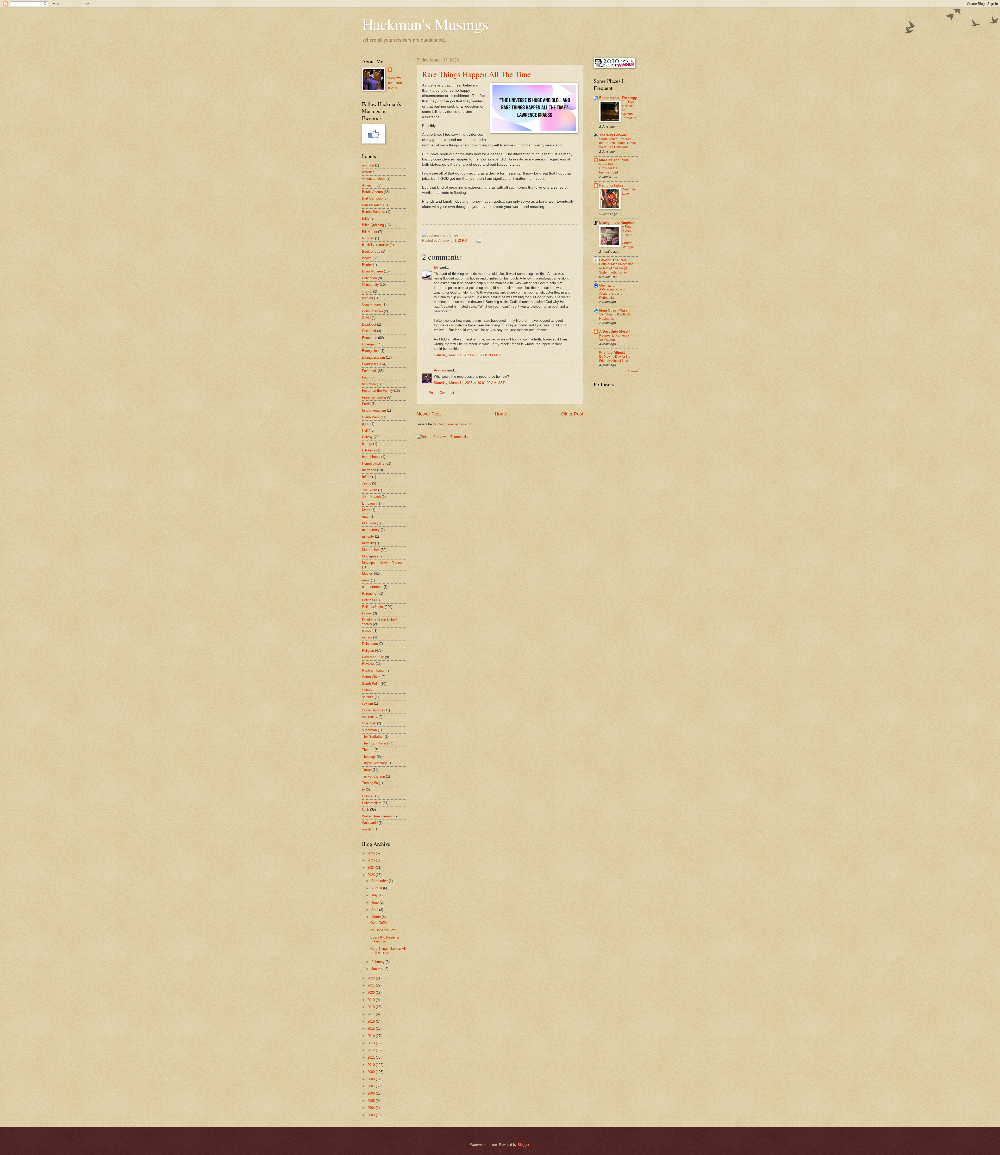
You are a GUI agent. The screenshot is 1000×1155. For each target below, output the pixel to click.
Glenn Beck (371, 417)
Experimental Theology (618, 98)
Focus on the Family (377, 391)
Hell (365, 430)
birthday (368, 238)
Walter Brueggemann (377, 816)
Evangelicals (371, 364)
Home (501, 414)
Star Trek (369, 723)
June (375, 902)
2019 (371, 1000)
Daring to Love (628, 191)
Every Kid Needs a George (384, 939)
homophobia (371, 457)
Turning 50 (370, 783)
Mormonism (371, 550)
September (380, 881)
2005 (371, 1101)
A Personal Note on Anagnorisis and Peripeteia (613, 294)
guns (365, 424)
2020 (371, 993)
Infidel (366, 477)
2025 (371, 860)
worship (367, 829)
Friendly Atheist (612, 353)
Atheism (368, 185)
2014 (371, 1036)
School (367, 690)
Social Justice (372, 710)
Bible (366, 218)
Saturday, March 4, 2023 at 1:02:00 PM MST (467, 355)
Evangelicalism (373, 357)
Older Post (572, 414)
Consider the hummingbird (608, 170)
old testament (372, 587)
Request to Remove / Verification (614, 337)
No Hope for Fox (382, 930)
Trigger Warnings (375, 763)
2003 (371, 1115)
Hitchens (368, 450)
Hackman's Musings (425, 24)
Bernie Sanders (373, 212)
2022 (371, 978)
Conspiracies (372, 304)
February (378, 962)
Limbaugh (369, 503)
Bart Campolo (372, 198)
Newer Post (429, 414)
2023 (371, 875)
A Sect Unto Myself (614, 331)
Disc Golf (369, 331)
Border (367, 265)
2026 (371, 853)
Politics (367, 600)
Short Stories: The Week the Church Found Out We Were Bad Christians (617, 143)
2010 (371, 1065)
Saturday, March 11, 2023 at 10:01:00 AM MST (469, 383)
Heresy (367, 437)
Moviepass (370, 556)
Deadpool (369, 324)
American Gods (373, 179)
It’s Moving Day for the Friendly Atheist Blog (614, 359)
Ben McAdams (373, 205)
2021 (371, 985)
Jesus (366, 483)
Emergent (369, 344)
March (376, 917)
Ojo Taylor (607, 285)
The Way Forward (613, 135)
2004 (371, 1108)
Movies (367, 573)
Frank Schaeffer (374, 397)
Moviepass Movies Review (382, 563)
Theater (367, 750)
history (367, 444)
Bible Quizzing (373, 225)
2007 (371, 1086)
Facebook (369, 371)
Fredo (366, 404)
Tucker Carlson (373, 776)
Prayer (367, 613)
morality (368, 543)
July (375, 895)
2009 (371, 1072)
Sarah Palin (370, 684)
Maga (366, 510)
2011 (371, 1057)
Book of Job (371, 251)
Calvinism (369, 278)
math (366, 516)
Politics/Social (373, 607)
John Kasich (371, 497)
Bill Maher (369, 232)
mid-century (371, 530)
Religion (368, 651)
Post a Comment (441, 393)
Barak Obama (372, 192)
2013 (371, 1043)
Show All (633, 371)
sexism (367, 703)
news (366, 580)
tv (363, 790)
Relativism (370, 644)
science (368, 697)
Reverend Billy (373, 657)
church (367, 291)
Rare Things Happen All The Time (476, 74)
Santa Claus (371, 677)
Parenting (369, 593)
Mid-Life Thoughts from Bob (614, 162)
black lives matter (375, 245)
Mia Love (369, 523)
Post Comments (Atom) (455, 424)
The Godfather (373, 736)
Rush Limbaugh (373, 670)
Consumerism (372, 311)
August (377, 888)
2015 (371, 1028)
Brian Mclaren (372, 271)
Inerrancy (369, 470)
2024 (371, 868)
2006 (371, 1093)
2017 (371, 1014)
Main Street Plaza (613, 310)
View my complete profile (395, 82)
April (375, 910)
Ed (436, 267)
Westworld (370, 823)
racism (367, 637)
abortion (368, 165)
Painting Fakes (611, 185)
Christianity (370, 285)
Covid (366, 318)
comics (367, 298)
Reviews (368, 664)
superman (369, 730)
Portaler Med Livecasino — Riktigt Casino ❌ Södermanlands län (616, 268)
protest (367, 630)
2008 (371, 1079)
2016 (371, 1021)
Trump (367, 770)
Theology (369, 757)
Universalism (372, 803)
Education (369, 338)
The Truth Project (375, 743)
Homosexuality (373, 463)
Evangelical (370, 351)
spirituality (369, 717)
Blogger (523, 1145)
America (368, 172)
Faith (366, 377)
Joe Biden (369, 490)
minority (368, 536)
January (377, 969)
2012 (371, 1050)
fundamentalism (374, 410)
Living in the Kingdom (617, 223)
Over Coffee (379, 923)
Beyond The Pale (613, 260)
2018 (371, 1007)
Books (367, 258)
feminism (369, 384)
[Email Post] (478, 241)
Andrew (440, 370)
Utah (365, 809)
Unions (367, 796)
